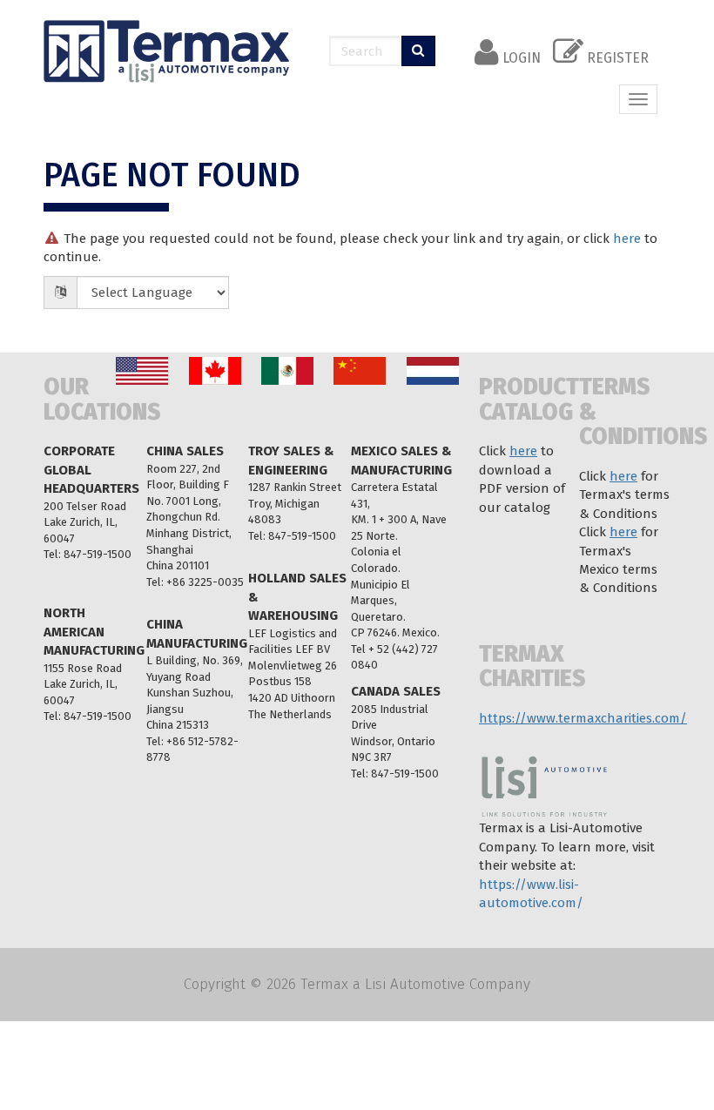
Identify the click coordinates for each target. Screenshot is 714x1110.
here (627, 238)
